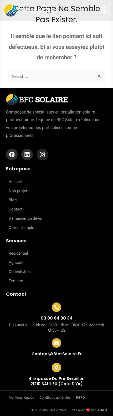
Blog (13, 200)
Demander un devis (25, 218)
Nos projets (19, 190)
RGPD (80, 397)
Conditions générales (55, 397)
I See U (101, 410)
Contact (16, 209)
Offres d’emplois (23, 227)
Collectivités (20, 271)
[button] (98, 10)
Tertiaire (16, 281)
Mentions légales (21, 397)
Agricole (16, 262)
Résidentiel (18, 253)
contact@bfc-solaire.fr (56, 354)
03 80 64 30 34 (57, 318)
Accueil (15, 181)
